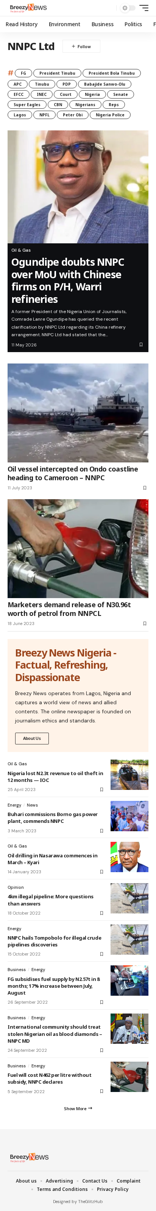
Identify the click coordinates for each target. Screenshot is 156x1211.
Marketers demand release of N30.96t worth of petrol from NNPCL (69, 609)
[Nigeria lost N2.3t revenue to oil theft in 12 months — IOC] (129, 775)
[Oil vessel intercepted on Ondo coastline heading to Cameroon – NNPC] (78, 412)
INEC (42, 94)
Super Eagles (27, 104)
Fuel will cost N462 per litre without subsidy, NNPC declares (50, 1078)
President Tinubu (57, 73)
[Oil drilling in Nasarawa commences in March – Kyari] (129, 857)
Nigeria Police (110, 114)
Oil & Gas (21, 250)
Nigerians (85, 104)
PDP (66, 84)
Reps (114, 104)
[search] (108, 8)
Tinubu (42, 84)
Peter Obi (73, 114)
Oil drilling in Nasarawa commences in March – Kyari (53, 859)
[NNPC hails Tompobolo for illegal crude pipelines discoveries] (129, 939)
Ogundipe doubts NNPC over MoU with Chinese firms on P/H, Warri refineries (67, 280)
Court (66, 94)
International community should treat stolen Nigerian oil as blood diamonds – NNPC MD (55, 1033)
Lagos (20, 114)
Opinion (16, 887)
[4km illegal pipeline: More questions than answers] (129, 898)
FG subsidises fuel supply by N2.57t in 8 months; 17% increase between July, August (53, 986)
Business (17, 969)
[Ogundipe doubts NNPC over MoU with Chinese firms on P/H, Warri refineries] (78, 186)
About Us (32, 738)
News (32, 805)
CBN (58, 104)
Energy (14, 805)
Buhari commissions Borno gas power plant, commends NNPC (53, 817)
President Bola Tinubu (112, 73)
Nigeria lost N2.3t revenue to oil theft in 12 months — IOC (55, 776)
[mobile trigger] (142, 8)
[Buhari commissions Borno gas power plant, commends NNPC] (129, 816)
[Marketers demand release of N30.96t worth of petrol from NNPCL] (78, 548)
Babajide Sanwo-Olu (104, 84)
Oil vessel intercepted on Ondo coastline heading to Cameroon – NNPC (73, 473)
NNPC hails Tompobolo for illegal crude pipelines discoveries (54, 941)
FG (23, 73)
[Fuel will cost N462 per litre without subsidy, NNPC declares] (129, 1077)
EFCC (18, 94)
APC (18, 84)
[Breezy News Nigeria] (28, 8)
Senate (120, 94)
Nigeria (92, 94)
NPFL (44, 114)
